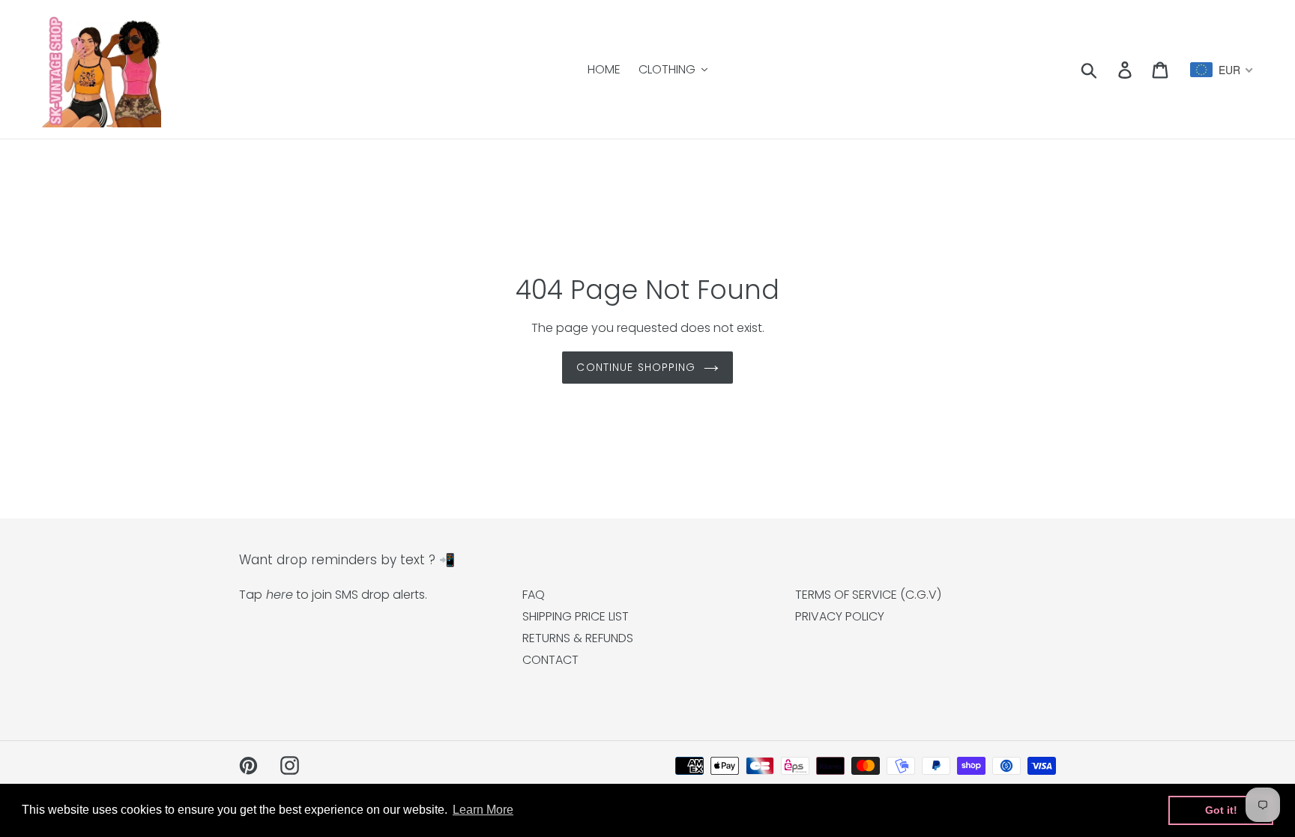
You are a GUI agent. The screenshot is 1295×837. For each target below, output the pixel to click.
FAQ (533, 594)
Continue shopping (635, 367)
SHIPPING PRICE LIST (575, 616)
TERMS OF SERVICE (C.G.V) (868, 594)
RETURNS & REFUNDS (577, 638)
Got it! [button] (1221, 810)
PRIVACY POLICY (839, 616)
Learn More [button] (483, 809)
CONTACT (550, 659)
